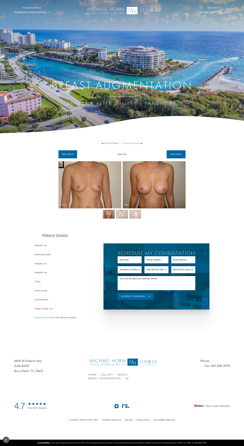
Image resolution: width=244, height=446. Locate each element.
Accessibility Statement (164, 419)
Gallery (107, 374)
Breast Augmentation (45, 317)
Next (176, 154)
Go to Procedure (131, 143)
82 (127, 378)
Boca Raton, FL (214, 8)
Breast (123, 374)
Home (92, 374)
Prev (68, 154)
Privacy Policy (143, 419)
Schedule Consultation (30, 12)
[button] (6, 440)
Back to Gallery (111, 143)
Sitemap (129, 419)
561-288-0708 (207, 12)
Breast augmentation (104, 378)
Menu (227, 12)
